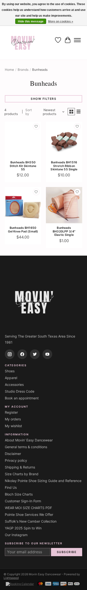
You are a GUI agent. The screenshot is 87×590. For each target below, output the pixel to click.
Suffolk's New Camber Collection (31, 521)
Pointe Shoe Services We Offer (29, 514)
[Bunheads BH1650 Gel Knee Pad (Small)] (23, 205)
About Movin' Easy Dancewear (29, 440)
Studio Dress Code (19, 391)
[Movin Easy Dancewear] (23, 40)
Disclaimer (13, 454)
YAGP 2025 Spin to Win (23, 528)
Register (11, 412)
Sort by (28, 112)
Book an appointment (22, 398)
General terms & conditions (26, 447)
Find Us (11, 487)
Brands (23, 70)
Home (9, 70)
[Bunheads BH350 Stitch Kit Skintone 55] (23, 140)
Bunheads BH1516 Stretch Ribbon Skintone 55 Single (64, 165)
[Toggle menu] (77, 40)
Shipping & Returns (20, 467)
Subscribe (67, 552)
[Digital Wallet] (74, 584)
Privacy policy (16, 460)
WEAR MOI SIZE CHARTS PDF (28, 508)
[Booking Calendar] (20, 584)
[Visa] (48, 584)
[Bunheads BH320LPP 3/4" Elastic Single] (64, 205)
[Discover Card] (63, 584)
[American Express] (56, 584)
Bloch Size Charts (19, 494)
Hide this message (31, 21)
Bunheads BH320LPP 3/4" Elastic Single (64, 231)
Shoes (9, 371)
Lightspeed (11, 578)
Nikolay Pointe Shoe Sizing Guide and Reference (43, 481)
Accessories (14, 384)
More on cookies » (60, 21)
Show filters (43, 99)
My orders (13, 419)
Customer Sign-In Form (23, 501)
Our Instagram (16, 535)
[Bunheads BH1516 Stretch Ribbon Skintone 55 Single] (64, 140)
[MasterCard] (40, 584)
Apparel (11, 378)
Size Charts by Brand (21, 474)
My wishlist (13, 426)
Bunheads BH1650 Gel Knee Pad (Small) (23, 229)
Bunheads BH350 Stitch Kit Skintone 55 (23, 165)
